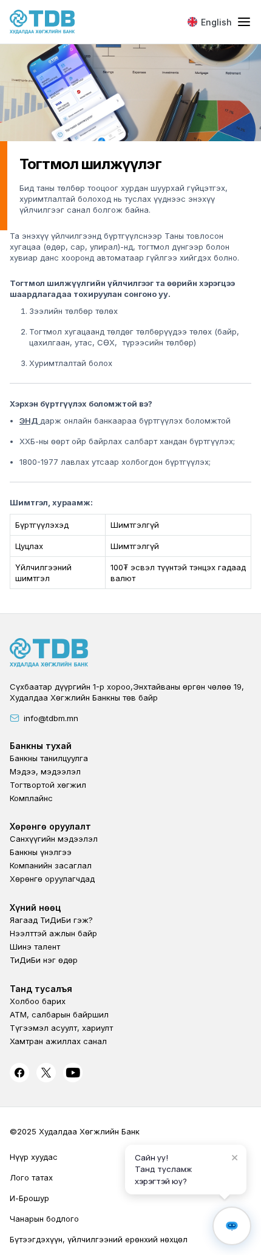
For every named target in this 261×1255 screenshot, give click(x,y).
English (216, 22)
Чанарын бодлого (44, 1218)
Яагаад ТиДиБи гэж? (51, 920)
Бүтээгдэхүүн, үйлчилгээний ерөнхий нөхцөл (99, 1239)
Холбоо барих (38, 1001)
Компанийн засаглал (51, 865)
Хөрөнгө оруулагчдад (52, 879)
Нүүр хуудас (34, 1157)
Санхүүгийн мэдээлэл (54, 839)
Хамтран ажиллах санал (58, 1041)
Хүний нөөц (35, 907)
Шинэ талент (35, 946)
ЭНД (29, 420)
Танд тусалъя (41, 989)
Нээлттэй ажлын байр (53, 933)
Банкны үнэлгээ (41, 852)
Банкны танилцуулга (49, 758)
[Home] (42, 22)
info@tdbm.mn (51, 718)
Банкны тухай (41, 746)
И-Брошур (29, 1198)
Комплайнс (31, 798)
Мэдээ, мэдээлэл (45, 771)
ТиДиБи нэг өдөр (44, 960)
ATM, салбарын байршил (59, 1014)
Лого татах (31, 1177)
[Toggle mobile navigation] (244, 22)
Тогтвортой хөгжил (48, 785)
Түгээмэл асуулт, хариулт (61, 1028)
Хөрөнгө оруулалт (50, 826)
